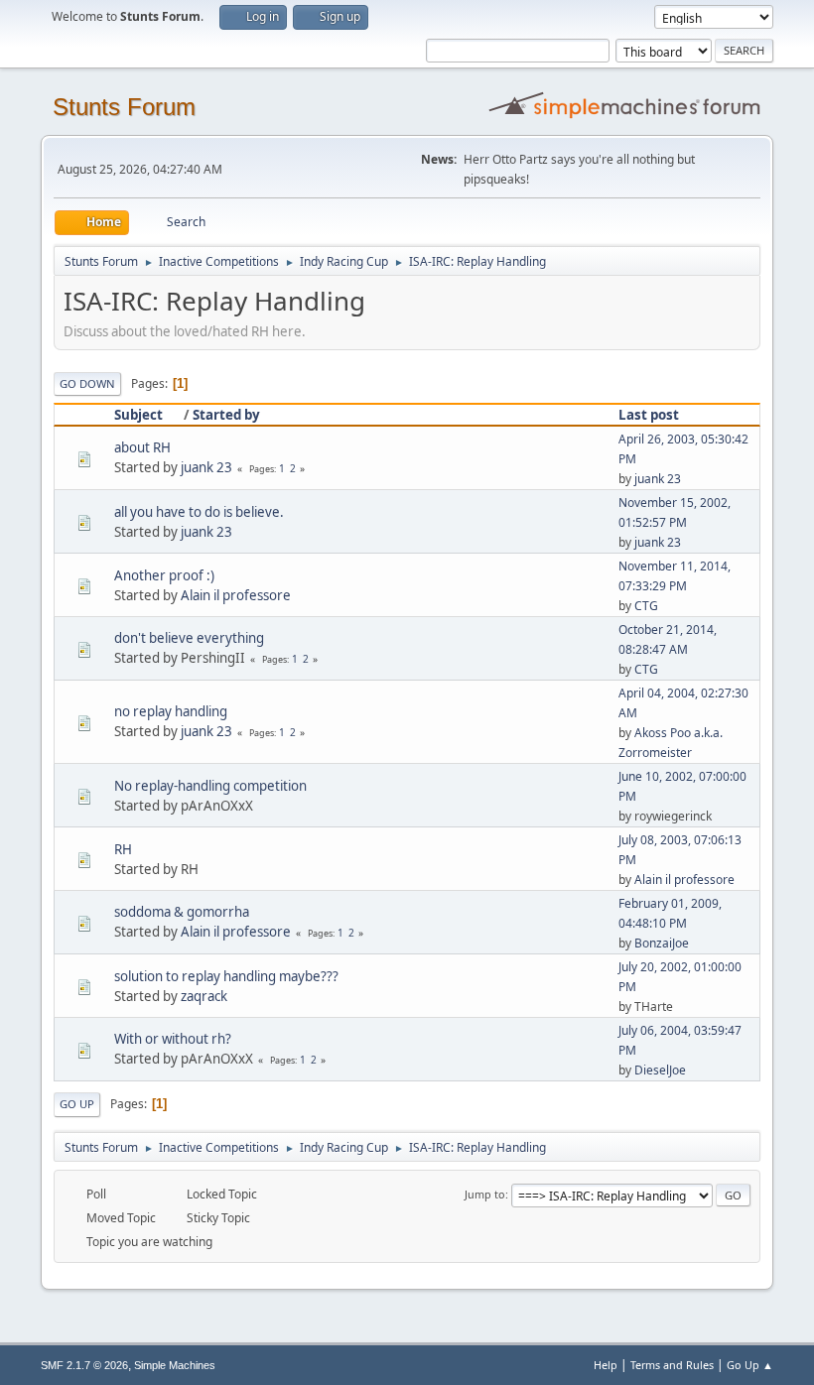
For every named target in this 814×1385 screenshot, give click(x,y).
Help (605, 1364)
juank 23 (206, 467)
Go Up (77, 1103)
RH (123, 849)
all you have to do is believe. (199, 512)
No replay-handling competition (210, 786)
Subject (138, 415)
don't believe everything (189, 638)
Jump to (485, 1194)
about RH (142, 447)
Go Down (87, 383)
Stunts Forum (124, 106)
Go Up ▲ (750, 1364)
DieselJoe (660, 1070)
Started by (226, 415)
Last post (648, 415)
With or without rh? (172, 1039)
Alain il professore (236, 595)
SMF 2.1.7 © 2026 (84, 1365)
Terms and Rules (672, 1364)
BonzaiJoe (661, 943)
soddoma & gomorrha (181, 912)
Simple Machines (174, 1365)
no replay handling (170, 711)
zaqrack (204, 996)
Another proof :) (164, 575)
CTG (646, 605)
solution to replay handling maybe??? (226, 976)
